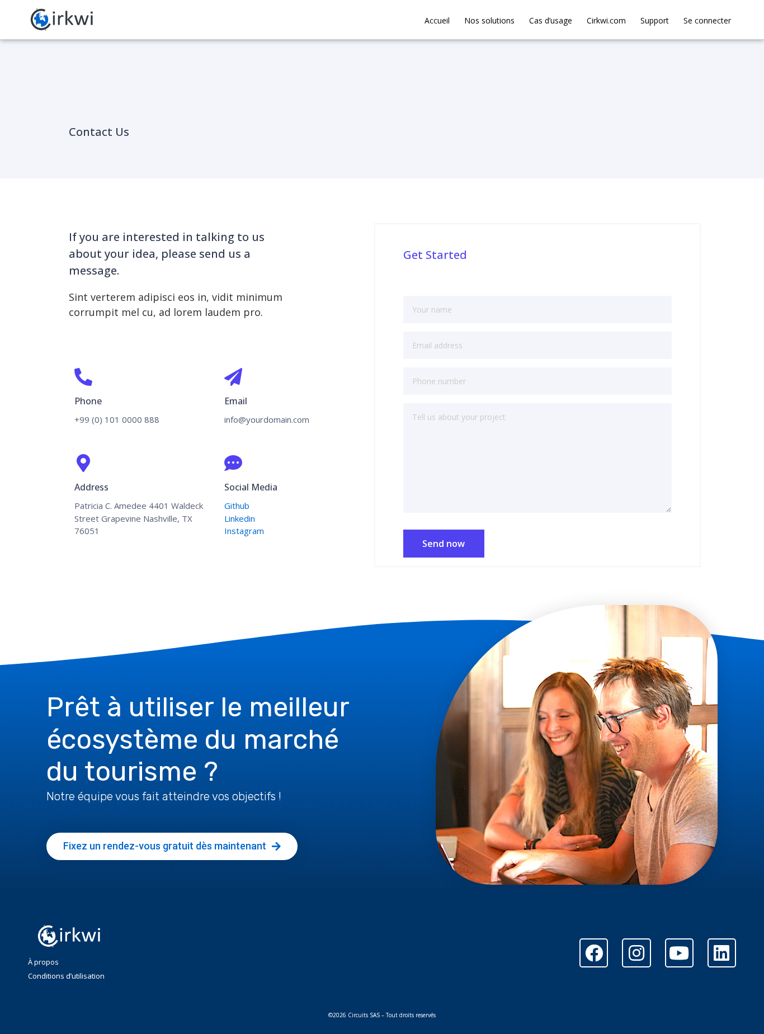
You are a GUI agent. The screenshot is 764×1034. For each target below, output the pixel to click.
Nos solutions (489, 20)
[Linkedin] (722, 952)
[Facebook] (593, 952)
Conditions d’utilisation (66, 976)
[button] (172, 846)
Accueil (437, 20)
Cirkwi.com (606, 20)
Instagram (244, 530)
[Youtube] (679, 952)
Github (236, 505)
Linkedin (239, 518)
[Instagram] (636, 952)
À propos (43, 962)
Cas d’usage (550, 20)
